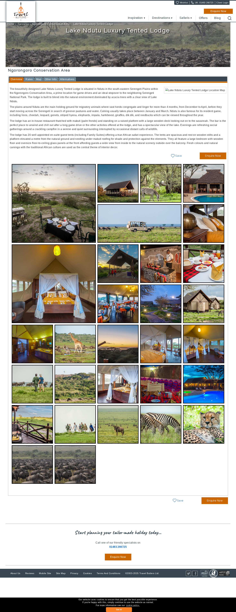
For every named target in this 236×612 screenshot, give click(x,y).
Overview (16, 79)
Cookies (87, 573)
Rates (29, 79)
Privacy (74, 573)
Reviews (29, 573)
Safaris (184, 17)
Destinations (161, 17)
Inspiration (135, 17)
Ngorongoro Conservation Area (51, 24)
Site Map (61, 573)
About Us (15, 573)
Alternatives (67, 79)
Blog (217, 18)
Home (10, 24)
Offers (203, 18)
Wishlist (184, 2)
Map (38, 79)
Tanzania (23, 24)
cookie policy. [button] (133, 605)
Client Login (222, 2)
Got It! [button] (119, 610)
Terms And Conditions (108, 573)
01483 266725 (206, 2)
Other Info (51, 79)
